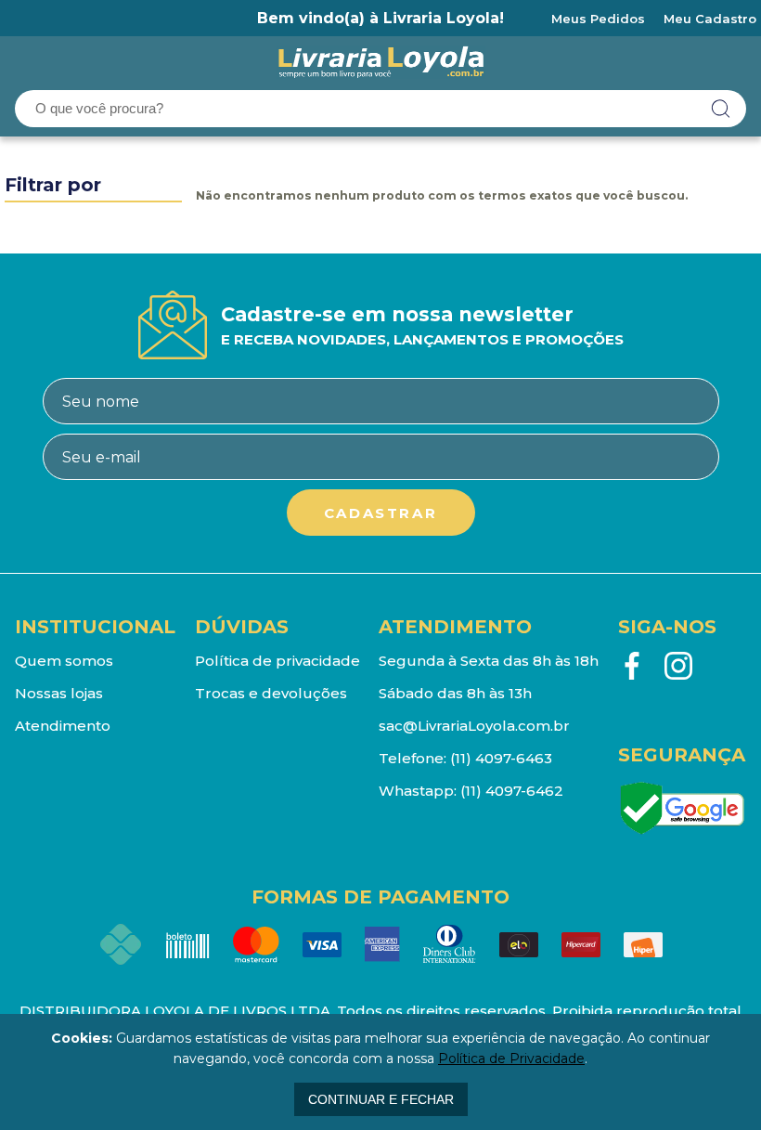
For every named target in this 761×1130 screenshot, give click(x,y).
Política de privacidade (277, 660)
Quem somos (64, 660)
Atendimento (62, 725)
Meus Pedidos (598, 18)
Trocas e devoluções (271, 693)
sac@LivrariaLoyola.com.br (474, 725)
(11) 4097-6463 (501, 758)
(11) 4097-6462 (511, 790)
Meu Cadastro (710, 18)
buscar (721, 108)
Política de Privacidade (511, 1058)
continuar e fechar (381, 1099)
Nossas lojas (59, 693)
